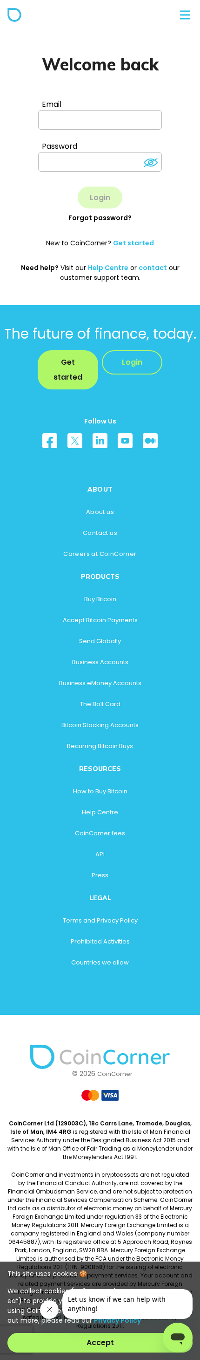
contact (153, 267)
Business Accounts (100, 662)
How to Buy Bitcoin (100, 791)
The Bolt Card (100, 704)
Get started (133, 243)
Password (59, 146)
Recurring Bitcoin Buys (100, 746)
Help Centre (108, 267)
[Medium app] (150, 444)
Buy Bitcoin (100, 599)
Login (132, 362)
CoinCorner (115, 1073)
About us (100, 511)
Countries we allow (100, 962)
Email (51, 104)
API (100, 854)
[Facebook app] (49, 444)
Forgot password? (100, 217)
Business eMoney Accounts (100, 683)
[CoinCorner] (14, 15)
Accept (100, 1342)
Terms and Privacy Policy (100, 920)
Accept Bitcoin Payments (100, 620)
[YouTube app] (125, 444)
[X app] (74, 444)
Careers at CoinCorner (99, 553)
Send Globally (100, 641)
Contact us (100, 532)
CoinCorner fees (100, 833)
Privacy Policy (117, 1320)
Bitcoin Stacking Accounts (100, 725)
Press (100, 875)
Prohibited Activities (100, 941)
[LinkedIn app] (100, 444)
